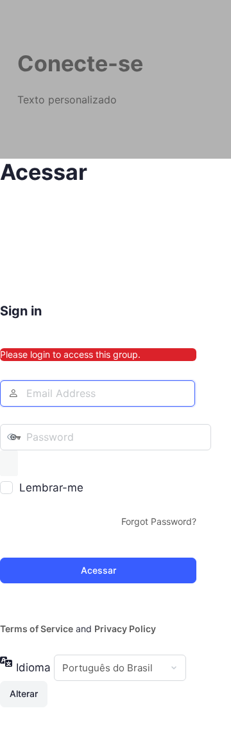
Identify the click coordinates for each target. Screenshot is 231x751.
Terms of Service (36, 628)
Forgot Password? (158, 521)
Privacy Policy (125, 628)
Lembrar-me (51, 487)
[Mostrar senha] (9, 463)
